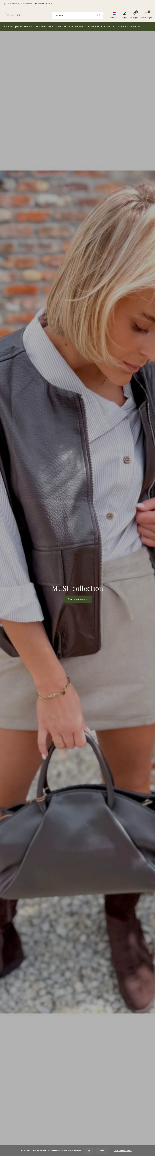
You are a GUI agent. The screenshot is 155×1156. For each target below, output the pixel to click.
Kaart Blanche (114, 26)
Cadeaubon (132, 26)
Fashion (8, 26)
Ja (89, 1151)
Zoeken (99, 15)
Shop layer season (77, 599)
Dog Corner (75, 26)
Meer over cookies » (123, 1151)
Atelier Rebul (93, 26)
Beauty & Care (57, 26)
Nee (102, 1151)
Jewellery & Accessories (31, 26)
